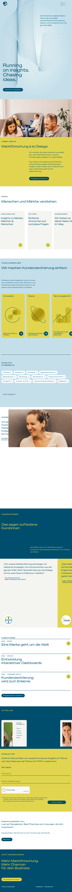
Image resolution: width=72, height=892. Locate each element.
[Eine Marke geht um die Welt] (36, 650)
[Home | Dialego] (6, 4)
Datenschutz (29, 801)
